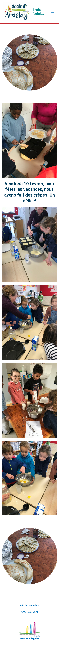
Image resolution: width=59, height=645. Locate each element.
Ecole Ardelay (38, 12)
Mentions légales (29, 638)
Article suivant (29, 612)
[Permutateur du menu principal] (52, 11)
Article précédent (29, 605)
